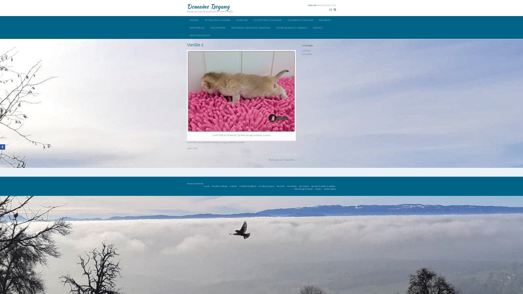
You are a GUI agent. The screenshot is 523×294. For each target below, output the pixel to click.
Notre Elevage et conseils (291, 28)
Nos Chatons (218, 28)
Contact (318, 28)
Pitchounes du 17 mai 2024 (282, 160)
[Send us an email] (330, 9)
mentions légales (200, 35)
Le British (242, 20)
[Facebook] (2, 147)
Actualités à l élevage (218, 20)
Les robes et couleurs (300, 20)
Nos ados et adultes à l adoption (250, 28)
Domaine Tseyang (208, 6)
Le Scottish (307, 54)
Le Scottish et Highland (268, 20)
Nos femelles (197, 28)
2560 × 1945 (192, 148)
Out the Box (198, 184)
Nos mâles (325, 20)
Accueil (194, 20)
